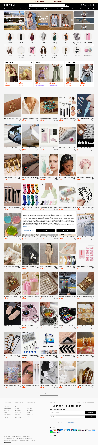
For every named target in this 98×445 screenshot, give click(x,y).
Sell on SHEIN (18, 417)
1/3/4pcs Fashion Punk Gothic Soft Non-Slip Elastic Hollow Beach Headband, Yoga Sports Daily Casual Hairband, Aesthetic (67, 177)
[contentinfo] (73, 431)
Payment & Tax (30, 406)
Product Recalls (30, 410)
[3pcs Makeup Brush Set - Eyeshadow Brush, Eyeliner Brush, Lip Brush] (30, 372)
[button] (91, 5)
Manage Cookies (26, 436)
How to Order (18, 410)
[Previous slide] (26, 20)
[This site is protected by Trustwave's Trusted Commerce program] (51, 435)
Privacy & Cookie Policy (79, 421)
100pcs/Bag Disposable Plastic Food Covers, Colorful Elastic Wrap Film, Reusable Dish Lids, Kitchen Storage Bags (12, 385)
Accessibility (22, 440)
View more (48, 394)
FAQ (28, 416)
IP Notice (16, 440)
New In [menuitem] (13, 8)
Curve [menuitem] (41, 8)
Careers (5, 412)
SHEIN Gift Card (30, 414)
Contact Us (29, 405)
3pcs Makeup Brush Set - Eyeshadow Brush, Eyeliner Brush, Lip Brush (30, 385)
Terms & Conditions (28, 438)
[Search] (67, 5)
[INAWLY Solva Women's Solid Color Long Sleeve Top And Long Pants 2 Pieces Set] (49, 254)
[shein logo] (9, 5)
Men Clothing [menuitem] (47, 8)
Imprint (27, 440)
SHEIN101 (6, 416)
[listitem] (12, 108)
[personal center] (81, 5)
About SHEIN (6, 405)
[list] (62, 406)
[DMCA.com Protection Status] (54, 435)
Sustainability (6, 406)
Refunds (17, 408)
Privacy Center (7, 436)
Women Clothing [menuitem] (24, 8)
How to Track (18, 412)
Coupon (28, 412)
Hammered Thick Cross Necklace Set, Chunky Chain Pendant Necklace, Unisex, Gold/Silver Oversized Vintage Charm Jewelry (30, 118)
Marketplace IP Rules (8, 440)
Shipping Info (18, 405)
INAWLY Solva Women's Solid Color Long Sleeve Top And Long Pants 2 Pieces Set (49, 266)
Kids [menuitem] (37, 8)
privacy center (71, 422)
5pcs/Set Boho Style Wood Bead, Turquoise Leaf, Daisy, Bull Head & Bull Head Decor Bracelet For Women (49, 118)
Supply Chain (6, 410)
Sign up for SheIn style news (57, 409)
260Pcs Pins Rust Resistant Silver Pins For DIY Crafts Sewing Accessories (30, 355)
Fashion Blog (6, 417)
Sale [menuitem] (18, 8)
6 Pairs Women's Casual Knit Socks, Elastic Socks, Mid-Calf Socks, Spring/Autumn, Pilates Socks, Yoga (67, 236)
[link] (24, 1)
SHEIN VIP (17, 416)
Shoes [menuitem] (52, 8)
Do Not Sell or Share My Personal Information (13, 438)
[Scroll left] (91, 8)
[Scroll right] (93, 8)
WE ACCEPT (52, 427)
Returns (17, 406)
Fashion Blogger (7, 408)
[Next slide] (72, 20)
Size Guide (17, 414)
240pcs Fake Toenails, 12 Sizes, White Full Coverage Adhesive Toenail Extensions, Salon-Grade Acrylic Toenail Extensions (85, 147)
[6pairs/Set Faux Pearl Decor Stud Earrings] (49, 283)
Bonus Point (29, 408)
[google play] (80, 406)
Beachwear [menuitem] (32, 8)
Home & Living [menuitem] (72, 8)
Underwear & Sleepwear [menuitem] (61, 8)
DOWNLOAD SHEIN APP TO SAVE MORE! (85, 402)
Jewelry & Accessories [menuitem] (82, 8)
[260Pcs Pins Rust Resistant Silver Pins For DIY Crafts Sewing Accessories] (30, 343)
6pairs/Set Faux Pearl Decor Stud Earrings (49, 296)
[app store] (77, 406)
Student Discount (7, 414)
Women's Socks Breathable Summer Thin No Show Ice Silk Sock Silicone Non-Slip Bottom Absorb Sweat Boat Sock (67, 266)
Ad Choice (33, 440)
